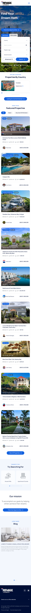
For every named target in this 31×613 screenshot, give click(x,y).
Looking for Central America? (15, 99)
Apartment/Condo (7, 65)
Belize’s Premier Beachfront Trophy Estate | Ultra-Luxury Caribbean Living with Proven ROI (15, 437)
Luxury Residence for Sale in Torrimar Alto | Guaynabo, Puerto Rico (14, 326)
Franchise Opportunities (10, 30)
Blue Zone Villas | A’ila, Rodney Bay (12, 359)
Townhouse (25, 65)
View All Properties (14, 453)
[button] (12, 94)
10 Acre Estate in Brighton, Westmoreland (14, 396)
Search (21, 59)
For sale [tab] (5, 35)
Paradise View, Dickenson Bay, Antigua (13, 214)
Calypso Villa (6, 177)
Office (17, 65)
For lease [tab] (13, 35)
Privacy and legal (5, 610)
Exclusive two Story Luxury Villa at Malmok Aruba (14, 138)
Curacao (18, 83)
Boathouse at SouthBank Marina (11, 288)
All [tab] (3, 112)
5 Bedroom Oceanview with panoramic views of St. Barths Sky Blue (15, 252)
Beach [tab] (9, 112)
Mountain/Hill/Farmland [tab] (21, 112)
